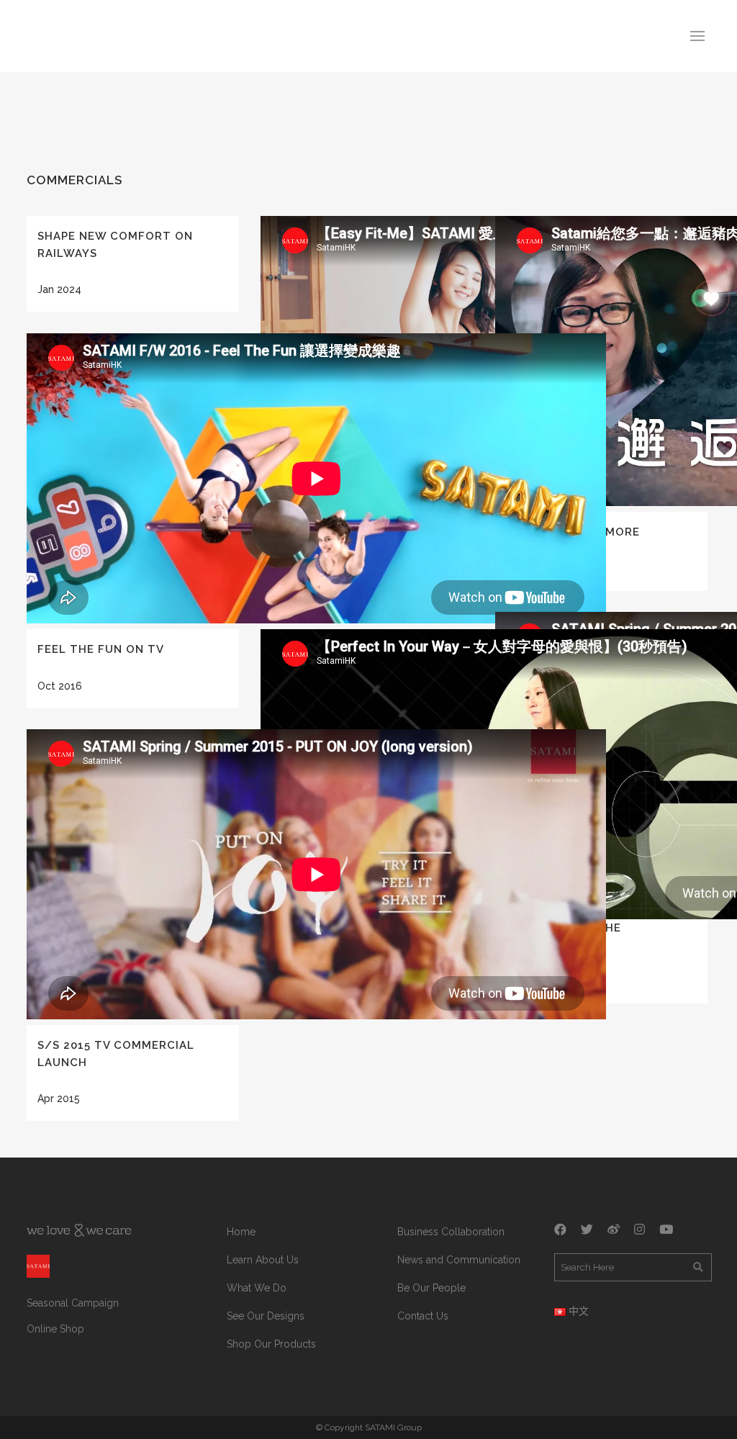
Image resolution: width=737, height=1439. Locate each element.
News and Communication (458, 1260)
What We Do (256, 1288)
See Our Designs (265, 1316)
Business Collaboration (451, 1231)
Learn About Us (263, 1260)
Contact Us (422, 1316)
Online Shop (55, 1329)
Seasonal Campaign (73, 1303)
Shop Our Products (271, 1344)
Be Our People (431, 1288)
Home (241, 1231)
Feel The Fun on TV (100, 649)
